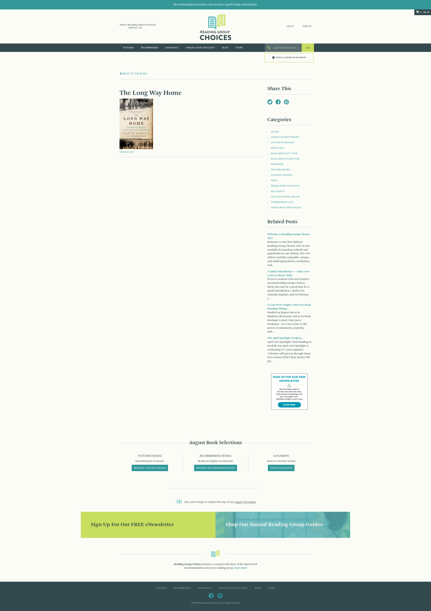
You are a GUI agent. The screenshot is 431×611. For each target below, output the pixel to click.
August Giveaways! (245, 502)
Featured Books (280, 170)
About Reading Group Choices (138, 25)
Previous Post (127, 152)
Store (239, 48)
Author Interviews (282, 143)
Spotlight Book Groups (285, 197)
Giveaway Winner (281, 175)
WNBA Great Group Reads (286, 208)
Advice (275, 132)
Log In (290, 26)
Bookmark (277, 164)
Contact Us (135, 28)
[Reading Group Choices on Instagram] (220, 595)
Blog (225, 48)
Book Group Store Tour (285, 159)
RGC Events (278, 191)
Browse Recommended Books (215, 468)
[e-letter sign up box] (289, 391)
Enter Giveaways (281, 468)
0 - (424, 12)
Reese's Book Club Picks (285, 186)
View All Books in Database (291, 57)
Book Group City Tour (284, 153)
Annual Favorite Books (285, 137)
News (274, 180)
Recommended (149, 48)
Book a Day (277, 148)
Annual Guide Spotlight (200, 48)
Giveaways (171, 48)
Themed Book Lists (282, 202)
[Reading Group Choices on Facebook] (211, 595)
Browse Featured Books (150, 468)
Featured (128, 48)
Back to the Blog (134, 74)
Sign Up (307, 26)
